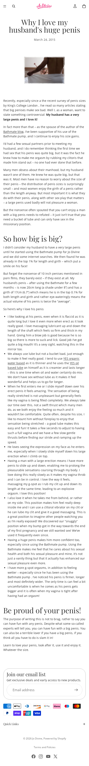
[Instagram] (40, 756)
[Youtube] (48, 756)
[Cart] (84, 6)
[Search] (13, 6)
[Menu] (5, 6)
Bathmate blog (13, 132)
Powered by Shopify (54, 738)
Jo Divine (37, 738)
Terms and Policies (44, 747)
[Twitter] (55, 756)
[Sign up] (76, 690)
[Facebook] (33, 756)
